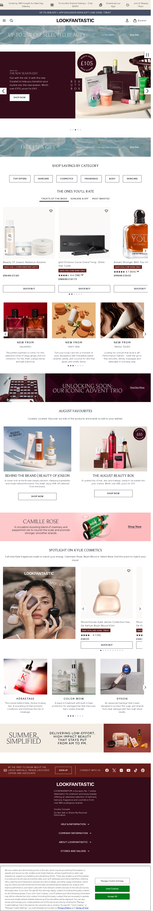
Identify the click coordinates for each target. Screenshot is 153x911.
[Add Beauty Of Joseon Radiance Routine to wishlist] (51, 210)
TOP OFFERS (20, 178)
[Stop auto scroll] (147, 55)
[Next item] (145, 251)
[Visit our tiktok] (135, 770)
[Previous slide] (3, 91)
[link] (127, 21)
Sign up (63, 770)
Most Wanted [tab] (101, 198)
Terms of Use (81, 908)
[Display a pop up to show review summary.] (82, 275)
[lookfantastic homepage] (75, 20)
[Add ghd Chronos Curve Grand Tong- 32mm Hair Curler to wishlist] (106, 210)
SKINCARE (132, 178)
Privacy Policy (64, 908)
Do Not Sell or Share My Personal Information (70, 814)
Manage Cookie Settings (112, 881)
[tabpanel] (75, 251)
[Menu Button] (4, 21)
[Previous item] (5, 251)
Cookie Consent (62, 809)
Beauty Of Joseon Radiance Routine (24, 262)
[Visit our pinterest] (142, 770)
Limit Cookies (112, 889)
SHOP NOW (19, 97)
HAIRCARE (43, 178)
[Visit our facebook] (107, 770)
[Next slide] (147, 91)
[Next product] (140, 608)
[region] (75, 888)
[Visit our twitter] (114, 770)
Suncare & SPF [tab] (79, 198)
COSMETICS (66, 178)
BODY (112, 178)
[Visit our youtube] (128, 770)
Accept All (112, 896)
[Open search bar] (11, 21)
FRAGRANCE (91, 178)
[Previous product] (83, 608)
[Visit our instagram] (121, 770)
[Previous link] (5, 334)
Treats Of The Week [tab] (54, 198)
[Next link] (145, 334)
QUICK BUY (29, 288)
